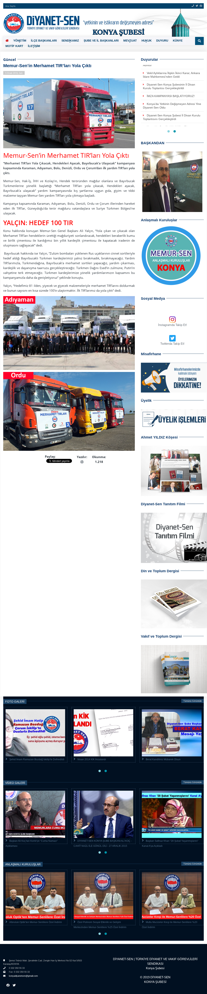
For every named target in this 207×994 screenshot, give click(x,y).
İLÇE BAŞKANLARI (44, 40)
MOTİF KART (14, 46)
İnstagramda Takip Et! (172, 325)
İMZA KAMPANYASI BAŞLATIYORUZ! (171, 96)
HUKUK (147, 40)
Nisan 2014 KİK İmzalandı (91, 759)
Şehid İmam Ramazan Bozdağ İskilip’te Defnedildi (36, 759)
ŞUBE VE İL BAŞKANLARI (101, 40)
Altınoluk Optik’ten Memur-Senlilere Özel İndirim (35, 922)
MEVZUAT (130, 40)
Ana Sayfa (10, 6)
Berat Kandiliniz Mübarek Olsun (163, 759)
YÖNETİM (19, 40)
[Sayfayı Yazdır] (81, 462)
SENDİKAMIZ (70, 40)
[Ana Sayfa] (102, 23)
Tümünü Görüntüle (192, 701)
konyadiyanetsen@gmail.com (23, 976)
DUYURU (162, 40)
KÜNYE (178, 40)
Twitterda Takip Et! (172, 343)
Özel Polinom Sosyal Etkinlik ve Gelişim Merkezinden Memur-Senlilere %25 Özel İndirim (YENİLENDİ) (100, 927)
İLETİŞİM (34, 46)
